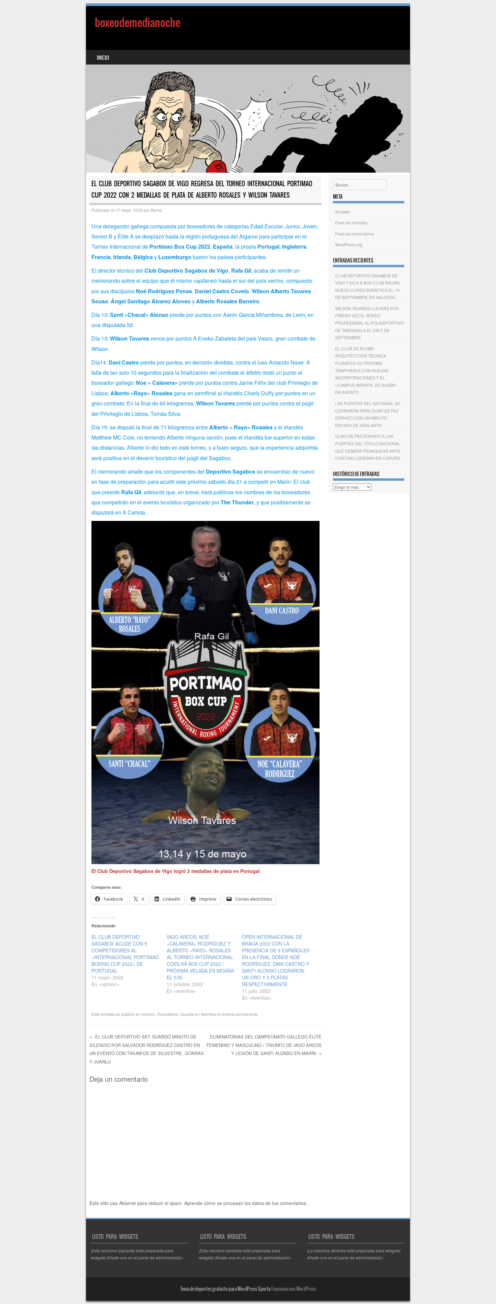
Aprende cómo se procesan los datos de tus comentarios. (245, 1203)
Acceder (342, 212)
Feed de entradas (351, 222)
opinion (148, 1014)
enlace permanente (239, 1014)
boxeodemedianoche (137, 22)
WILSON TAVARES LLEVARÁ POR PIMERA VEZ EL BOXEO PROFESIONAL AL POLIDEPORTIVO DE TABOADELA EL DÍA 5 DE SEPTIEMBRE (369, 322)
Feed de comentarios (354, 233)
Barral (156, 210)
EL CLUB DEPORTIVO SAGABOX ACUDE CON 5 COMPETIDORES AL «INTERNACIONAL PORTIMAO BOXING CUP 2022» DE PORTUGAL (125, 953)
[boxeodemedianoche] (248, 89)
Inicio (103, 57)
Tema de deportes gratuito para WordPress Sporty (225, 1289)
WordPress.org (348, 244)
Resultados (167, 1014)
